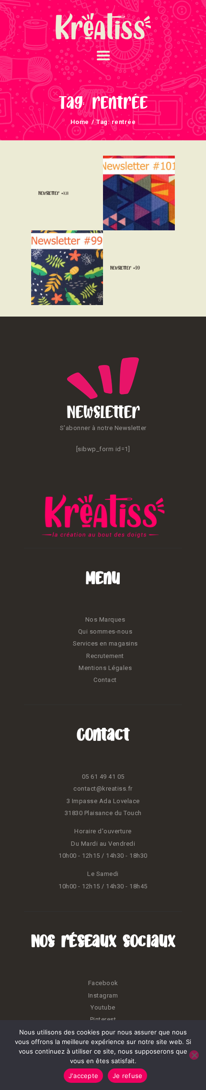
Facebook (103, 983)
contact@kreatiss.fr (103, 788)
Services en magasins (105, 643)
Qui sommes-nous (105, 631)
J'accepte (83, 1075)
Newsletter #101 (53, 193)
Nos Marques (105, 619)
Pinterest (103, 1019)
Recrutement (105, 655)
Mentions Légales (105, 667)
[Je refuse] (194, 1055)
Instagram (103, 995)
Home (79, 121)
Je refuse (127, 1075)
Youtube (103, 1007)
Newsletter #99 (125, 268)
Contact (105, 679)
